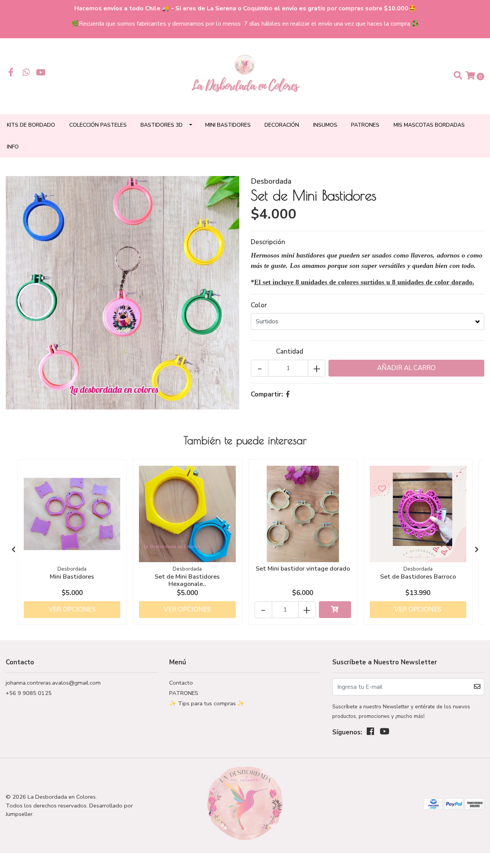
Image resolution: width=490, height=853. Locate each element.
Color (259, 305)
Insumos (325, 125)
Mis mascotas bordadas (429, 125)
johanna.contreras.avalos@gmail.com (53, 683)
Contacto (181, 683)
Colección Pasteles (98, 125)
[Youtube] (41, 73)
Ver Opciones (72, 609)
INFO (13, 146)
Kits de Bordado (31, 125)
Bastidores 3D (161, 125)
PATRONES (365, 125)
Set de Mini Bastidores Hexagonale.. (187, 580)
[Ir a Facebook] (11, 73)
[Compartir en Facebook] (287, 394)
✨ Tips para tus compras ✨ (207, 703)
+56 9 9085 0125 (29, 693)
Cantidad (289, 351)
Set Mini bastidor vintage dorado (303, 568)
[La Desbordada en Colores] (245, 75)
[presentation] (13, 550)
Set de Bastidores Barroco (418, 576)
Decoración (282, 125)
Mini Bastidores (228, 125)
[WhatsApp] (26, 73)
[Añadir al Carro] (335, 609)
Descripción (268, 242)
